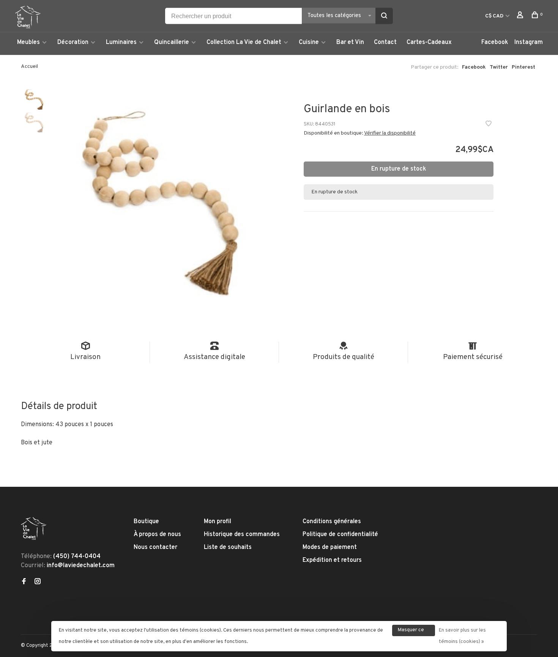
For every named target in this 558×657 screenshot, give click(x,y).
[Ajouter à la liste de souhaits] (488, 125)
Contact (385, 42)
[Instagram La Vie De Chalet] (38, 582)
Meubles (28, 42)
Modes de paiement (330, 547)
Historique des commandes (242, 534)
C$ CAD (494, 16)
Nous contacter (155, 547)
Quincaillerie (171, 42)
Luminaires (121, 42)
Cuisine (309, 42)
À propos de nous (157, 534)
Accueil (29, 66)
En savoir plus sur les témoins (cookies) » (462, 636)
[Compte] (521, 16)
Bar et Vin (350, 42)
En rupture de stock (398, 169)
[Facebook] (24, 582)
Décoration (72, 42)
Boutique (146, 521)
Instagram (528, 42)
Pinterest (523, 67)
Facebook (494, 42)
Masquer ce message (411, 631)
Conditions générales (332, 521)
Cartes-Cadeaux (429, 42)
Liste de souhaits (228, 547)
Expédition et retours (332, 560)
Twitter (499, 67)
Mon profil (217, 521)
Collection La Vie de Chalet (243, 42)
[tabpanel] (161, 201)
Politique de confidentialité (340, 534)
